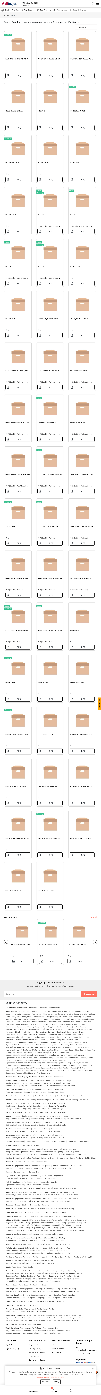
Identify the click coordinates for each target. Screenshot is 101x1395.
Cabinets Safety (24, 1106)
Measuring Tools (68, 1045)
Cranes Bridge (83, 1141)
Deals (39, 190)
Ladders (9, 1216)
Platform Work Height (83, 1257)
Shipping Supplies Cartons (34, 1295)
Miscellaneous (19, 1055)
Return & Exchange (37, 1352)
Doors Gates (17, 1162)
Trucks (9, 1309)
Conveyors (10, 1135)
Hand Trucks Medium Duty (28, 1195)
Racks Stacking (48, 1263)
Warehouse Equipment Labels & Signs (29, 1320)
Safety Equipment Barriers (34, 1271)
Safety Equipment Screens (32, 1273)
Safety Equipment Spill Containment (60, 1273)
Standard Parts (68, 1086)
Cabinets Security (40, 1106)
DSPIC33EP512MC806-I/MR (81, 526)
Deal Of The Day (12, 10)
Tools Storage (30, 1305)
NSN (7, 1011)
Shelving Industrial (22, 1291)
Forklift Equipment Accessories (37, 1182)
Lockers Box (38, 1234)
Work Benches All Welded (30, 1328)
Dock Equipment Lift (52, 1149)
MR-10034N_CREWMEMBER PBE (17, 735)
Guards (9, 1188)
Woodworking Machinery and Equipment (33, 1073)
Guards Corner (34, 1188)
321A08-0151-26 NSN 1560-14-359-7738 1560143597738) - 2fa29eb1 (76, 945)
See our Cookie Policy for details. (50, 1377)
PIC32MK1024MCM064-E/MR (47, 527)
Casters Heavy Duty (54, 1116)
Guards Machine (19, 1188)
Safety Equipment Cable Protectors (58, 1276)
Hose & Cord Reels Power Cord (36, 1209)
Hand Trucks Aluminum (27, 1192)
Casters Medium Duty (20, 1119)
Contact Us (57, 1352)
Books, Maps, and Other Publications (30, 1022)
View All (93, 917)
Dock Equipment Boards (32, 1149)
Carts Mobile (17, 1112)
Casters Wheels (20, 1116)
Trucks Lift (14, 1311)
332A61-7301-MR (77, 682)
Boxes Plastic (18, 1100)
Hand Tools (69, 1050)
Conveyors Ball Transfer (26, 1135)
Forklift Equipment (14, 1182)
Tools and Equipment (15, 1089)
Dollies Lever (62, 1158)
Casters (9, 1116)
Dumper (9, 1172)
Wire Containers (34, 1324)
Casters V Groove (74, 1119)
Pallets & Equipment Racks (23, 1251)
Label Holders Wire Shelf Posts (54, 1212)
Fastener (56, 1083)
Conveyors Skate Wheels (54, 1138)
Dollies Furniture (32, 1158)
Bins (7, 1096)
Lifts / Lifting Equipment (17, 1220)
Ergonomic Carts (45, 1176)
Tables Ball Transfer (45, 1301)
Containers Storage (25, 1129)
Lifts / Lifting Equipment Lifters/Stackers (46, 1220)
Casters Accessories (36, 1116)
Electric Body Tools (56, 1092)
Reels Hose (16, 1267)
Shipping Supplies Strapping (32, 1298)
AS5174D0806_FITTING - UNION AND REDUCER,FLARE (81, 787)
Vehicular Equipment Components (47, 1068)
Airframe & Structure (26, 1081)
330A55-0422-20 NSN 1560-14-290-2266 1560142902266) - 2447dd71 (20, 945)
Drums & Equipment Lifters (63, 1166)
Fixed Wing (46, 1083)
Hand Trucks (11, 1192)
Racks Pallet (19, 1263)
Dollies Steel (90, 1158)
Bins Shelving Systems (24, 1289)
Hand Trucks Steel (71, 1195)
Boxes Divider (58, 1100)
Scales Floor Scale (21, 1285)
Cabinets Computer (22, 1109)
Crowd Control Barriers (29, 1145)
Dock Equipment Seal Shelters (47, 1154)
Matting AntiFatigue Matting (25, 1238)
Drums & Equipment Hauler (36, 1168)
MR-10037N (10, 318)
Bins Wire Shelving (18, 1324)
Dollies (9, 1158)
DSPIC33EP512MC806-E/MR (17, 474)
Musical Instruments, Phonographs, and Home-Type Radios (51, 1055)
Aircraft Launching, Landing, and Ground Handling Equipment (57, 1014)
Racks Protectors (33, 1263)
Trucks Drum (29, 1309)
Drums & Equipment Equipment (38, 1166)
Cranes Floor (30, 1141)
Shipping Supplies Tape (56, 1295)
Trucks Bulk (18, 1309)
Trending (8, 34)
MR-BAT (8, 267)
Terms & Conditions (37, 1360)
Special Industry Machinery (49, 1065)
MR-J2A (40, 215)
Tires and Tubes (68, 1065)
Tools (8, 1305)
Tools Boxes (17, 1305)
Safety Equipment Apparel (58, 1271)
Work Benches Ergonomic (55, 1333)
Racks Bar (16, 1261)
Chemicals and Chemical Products (30, 1024)
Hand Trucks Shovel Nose (51, 1195)
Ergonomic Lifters (25, 1178)
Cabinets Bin (20, 1103)
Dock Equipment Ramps (22, 1154)
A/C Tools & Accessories (36, 1089)
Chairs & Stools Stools (56, 1125)
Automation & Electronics (27, 1008)
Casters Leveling (37, 1119)
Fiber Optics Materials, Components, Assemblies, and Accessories (44, 1035)
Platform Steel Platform (62, 1257)
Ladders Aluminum (22, 1216)
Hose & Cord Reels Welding (62, 1209)
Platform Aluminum (23, 1257)
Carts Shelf (38, 1112)
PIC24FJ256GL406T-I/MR (16, 371)
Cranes (9, 1141)
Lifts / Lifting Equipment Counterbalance (36, 1223)
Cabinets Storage (49, 1103)
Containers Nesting (52, 1131)
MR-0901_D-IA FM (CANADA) (13, 891)
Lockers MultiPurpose (54, 1234)
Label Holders (12, 1212)
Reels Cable (28, 1267)
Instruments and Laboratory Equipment (31, 1042)
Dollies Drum (18, 1158)
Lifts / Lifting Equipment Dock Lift (61, 1228)
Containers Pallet (18, 1131)
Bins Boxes (28, 1096)
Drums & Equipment (14, 1166)
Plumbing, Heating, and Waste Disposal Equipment (35, 1070)
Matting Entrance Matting (29, 1240)
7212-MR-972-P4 (45, 734)
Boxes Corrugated (44, 1100)
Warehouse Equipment (15, 1315)
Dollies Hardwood (48, 1158)
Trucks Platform (27, 1311)
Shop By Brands (79, 10)
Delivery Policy (35, 1349)
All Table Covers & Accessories (51, 1077)
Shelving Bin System (43, 1289)
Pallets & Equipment (15, 1248)
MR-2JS (40, 267)
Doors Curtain (41, 1162)
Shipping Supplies (14, 1295)
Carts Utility (61, 1112)
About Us (56, 1345)
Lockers (9, 1234)
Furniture (53, 1060)
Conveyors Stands (45, 1135)
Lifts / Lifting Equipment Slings (32, 1228)
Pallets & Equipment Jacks (36, 1248)
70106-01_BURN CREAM (48, 318)
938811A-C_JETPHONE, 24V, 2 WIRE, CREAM (80, 838)
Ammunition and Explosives (45, 1017)
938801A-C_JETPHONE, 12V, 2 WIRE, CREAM (48, 838)
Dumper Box (34, 1172)
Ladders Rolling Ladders (65, 1216)
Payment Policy (35, 1345)
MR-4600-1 (74, 630)
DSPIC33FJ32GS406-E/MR (81, 474)
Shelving (9, 1289)
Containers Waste (41, 1129)
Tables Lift (60, 1301)
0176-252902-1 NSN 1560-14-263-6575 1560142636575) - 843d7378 (48, 945)
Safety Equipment (14, 1271)
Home (6, 15)
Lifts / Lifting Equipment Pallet (68, 1223)
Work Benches (12, 1328)
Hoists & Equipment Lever (39, 1201)
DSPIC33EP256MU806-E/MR (49, 578)
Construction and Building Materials (29, 1029)
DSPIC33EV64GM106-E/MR (17, 422)
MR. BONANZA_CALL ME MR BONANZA (82, 59)
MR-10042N (75, 267)
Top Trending (45, 10)
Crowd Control (12, 1145)
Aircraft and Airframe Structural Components (62, 1011)
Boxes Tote (30, 1100)
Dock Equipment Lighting (52, 1152)
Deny (56, 1381)
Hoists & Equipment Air (60, 1201)
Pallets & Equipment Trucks (58, 1253)
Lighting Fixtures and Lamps (61, 1042)
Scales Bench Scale (38, 1285)
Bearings (65, 1019)
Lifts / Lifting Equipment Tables (70, 1230)
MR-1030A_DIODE (77, 111)
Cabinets (9, 1103)
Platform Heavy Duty (41, 1257)
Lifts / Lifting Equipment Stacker (41, 1230)
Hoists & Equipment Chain (35, 1198)
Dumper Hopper (20, 1172)
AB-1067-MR (42, 682)
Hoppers (9, 1205)
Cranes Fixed (18, 1141)
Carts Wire (28, 1112)
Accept (45, 1381)
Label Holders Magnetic (29, 1212)
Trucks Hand (42, 1309)
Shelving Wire (73, 1291)
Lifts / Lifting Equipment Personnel (44, 1225)
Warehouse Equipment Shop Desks (43, 1318)
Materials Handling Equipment (26, 1047)
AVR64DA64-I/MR (77, 422)
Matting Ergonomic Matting (53, 1240)
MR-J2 (72, 215)
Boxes (8, 1100)
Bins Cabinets (16, 1096)
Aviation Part (11, 1081)
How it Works (58, 1349)
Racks (8, 1261)
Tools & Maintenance (52, 1086)
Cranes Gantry (60, 1141)
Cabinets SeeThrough (54, 1109)
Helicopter (18, 1086)
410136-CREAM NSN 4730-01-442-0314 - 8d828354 (17, 838)
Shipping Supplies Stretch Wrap (58, 1298)
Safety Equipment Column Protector (47, 1278)
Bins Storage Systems (78, 1096)
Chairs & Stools (12, 1122)
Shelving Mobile (38, 1291)
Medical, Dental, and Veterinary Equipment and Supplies (39, 1050)
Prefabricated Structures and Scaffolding (30, 1052)
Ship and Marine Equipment (24, 1065)
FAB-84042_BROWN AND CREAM (16, 59)
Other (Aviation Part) (33, 1086)
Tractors (65, 1068)
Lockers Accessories (22, 1234)
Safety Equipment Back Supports (46, 1281)
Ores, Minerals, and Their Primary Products (34, 1058)
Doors (8, 1162)
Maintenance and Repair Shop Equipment (42, 1045)
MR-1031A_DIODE (13, 163)
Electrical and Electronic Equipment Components (56, 1032)
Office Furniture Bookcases (32, 1244)
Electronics (11, 1008)
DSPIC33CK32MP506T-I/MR (17, 578)
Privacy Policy (34, 1356)
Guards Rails (47, 1188)
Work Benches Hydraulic (21, 1331)
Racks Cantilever (40, 1261)
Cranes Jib (72, 1141)
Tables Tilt (30, 1301)
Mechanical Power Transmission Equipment (58, 1047)
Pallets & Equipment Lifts (47, 1251)
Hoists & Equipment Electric (59, 1198)
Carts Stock (50, 1112)
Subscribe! (89, 994)
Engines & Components (30, 1083)
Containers (10, 1129)
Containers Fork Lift (35, 1131)
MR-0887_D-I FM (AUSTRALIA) (45, 891)
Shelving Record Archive (57, 1291)
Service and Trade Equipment (65, 1058)
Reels (8, 1267)
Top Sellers (29, 10)
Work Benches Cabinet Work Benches (48, 1331)
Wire (8, 1324)
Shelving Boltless (60, 1289)
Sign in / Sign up (12, 1349)
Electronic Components (50, 1008)
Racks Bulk (26, 1261)
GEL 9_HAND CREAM (79, 318)
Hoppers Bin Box (21, 1205)
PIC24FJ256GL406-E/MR (48, 371)
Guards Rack (59, 1188)
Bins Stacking (62, 1096)
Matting (9, 1238)
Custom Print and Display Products (21, 1077)
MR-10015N (74, 163)
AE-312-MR (10, 526)
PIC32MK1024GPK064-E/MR (49, 474)
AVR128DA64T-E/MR (46, 422)
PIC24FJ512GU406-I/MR (80, 578)
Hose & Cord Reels (14, 1209)
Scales (8, 1285)
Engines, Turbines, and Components (60, 1029)
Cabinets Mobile (33, 1103)
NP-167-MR (10, 682)
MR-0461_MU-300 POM (15, 786)
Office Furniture (13, 1244)
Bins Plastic (39, 1096)
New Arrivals (61, 10)
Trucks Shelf (41, 1311)
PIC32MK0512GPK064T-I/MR (80, 371)
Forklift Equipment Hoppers (37, 1185)
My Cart (9, 1345)
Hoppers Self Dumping (39, 1205)
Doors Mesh (29, 1162)
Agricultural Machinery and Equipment (26, 1011)
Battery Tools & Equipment (35, 1092)
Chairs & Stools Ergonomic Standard (36, 1122)
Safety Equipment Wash (31, 1276)
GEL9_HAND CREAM (14, 111)
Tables (8, 1301)
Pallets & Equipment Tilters (34, 1253)
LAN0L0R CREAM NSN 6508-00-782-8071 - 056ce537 (47, 787)
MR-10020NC (43, 163)
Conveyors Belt (18, 1138)
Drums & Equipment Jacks (60, 1168)
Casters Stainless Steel (55, 1119)
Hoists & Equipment (14, 1198)
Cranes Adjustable (45, 1141)
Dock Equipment (13, 1149)
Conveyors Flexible (34, 1138)
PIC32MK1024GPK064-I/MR (17, 630)
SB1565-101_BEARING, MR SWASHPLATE (81, 735)
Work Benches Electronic (32, 1333)
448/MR (41, 111)
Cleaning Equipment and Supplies (41, 1027)
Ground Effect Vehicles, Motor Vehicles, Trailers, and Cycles (40, 1040)
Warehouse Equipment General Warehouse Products (48, 1315)
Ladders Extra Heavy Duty (42, 1216)
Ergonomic (10, 1176)
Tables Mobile (19, 1301)
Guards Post (71, 1188)
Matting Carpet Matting (47, 1238)
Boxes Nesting (72, 1100)
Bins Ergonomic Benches (26, 1176)
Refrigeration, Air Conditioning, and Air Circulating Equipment (41, 1063)
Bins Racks (50, 1096)
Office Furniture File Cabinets (57, 1244)
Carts (8, 1112)
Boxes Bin (84, 1100)
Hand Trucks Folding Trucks (50, 1192)
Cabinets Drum (38, 1109)
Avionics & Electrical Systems (49, 1081)
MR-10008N (10, 215)
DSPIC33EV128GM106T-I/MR (49, 630)
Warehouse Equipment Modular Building (63, 1320)
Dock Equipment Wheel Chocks (28, 1152)
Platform (10, 1257)
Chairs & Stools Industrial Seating (31, 1125)
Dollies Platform (76, 1158)
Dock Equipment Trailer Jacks (73, 1154)
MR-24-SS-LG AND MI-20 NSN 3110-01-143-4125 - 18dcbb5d (48, 59)
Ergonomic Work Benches (45, 1178)
